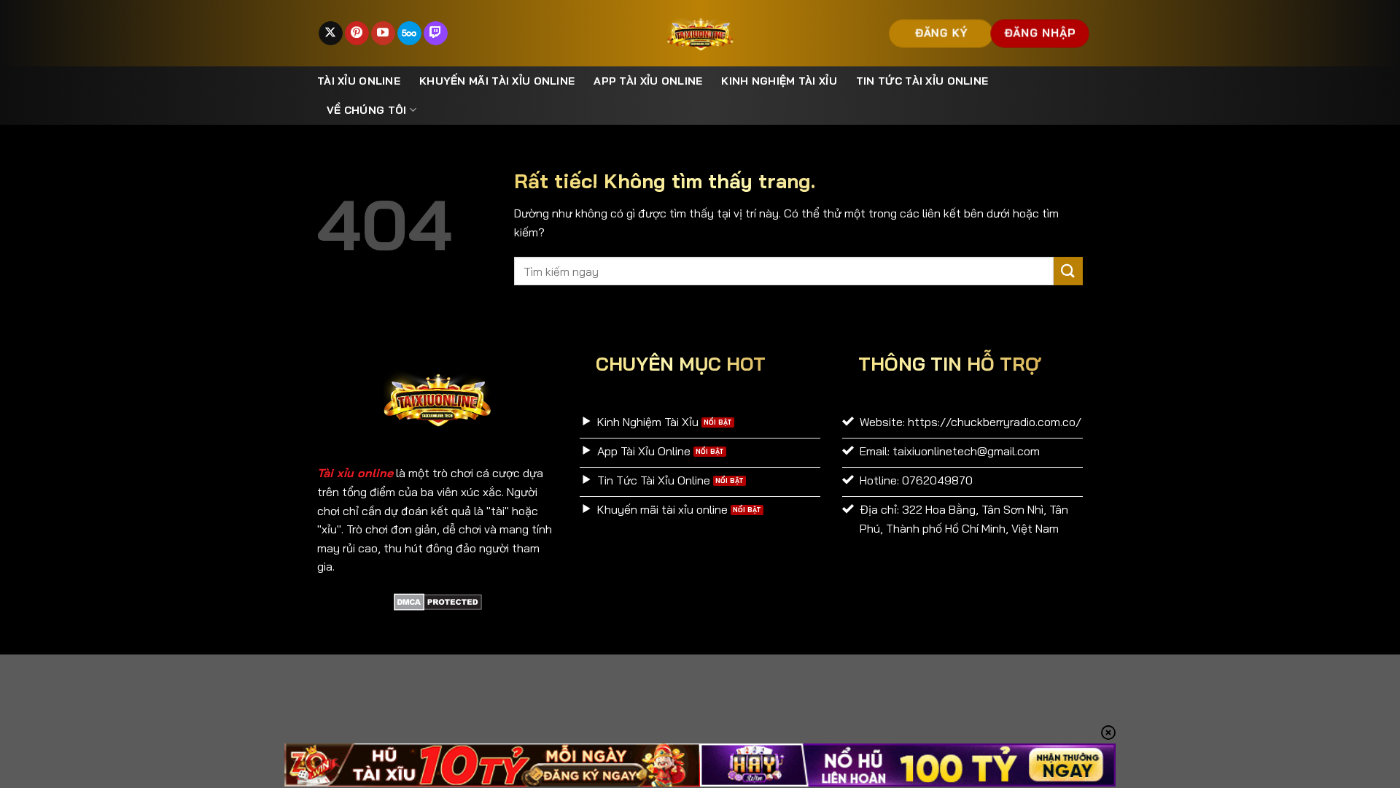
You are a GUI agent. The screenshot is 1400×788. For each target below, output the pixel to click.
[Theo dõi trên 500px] (409, 33)
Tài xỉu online (358, 81)
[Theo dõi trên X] (331, 33)
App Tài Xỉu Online (648, 81)
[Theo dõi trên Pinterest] (357, 33)
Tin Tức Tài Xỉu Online (922, 81)
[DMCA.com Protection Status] (438, 600)
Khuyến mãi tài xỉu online (497, 81)
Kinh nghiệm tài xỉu (778, 81)
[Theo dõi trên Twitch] (436, 33)
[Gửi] (1068, 271)
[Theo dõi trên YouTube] (383, 33)
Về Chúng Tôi (366, 110)
